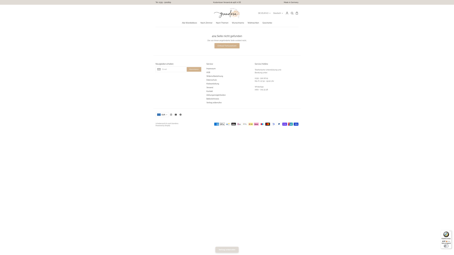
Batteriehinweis (212, 99)
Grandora (174, 123)
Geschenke (267, 23)
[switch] (446, 246)
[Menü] (450, 231)
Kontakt (209, 91)
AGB (208, 72)
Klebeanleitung (212, 84)
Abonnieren (194, 69)
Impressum (211, 69)
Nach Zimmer (206, 23)
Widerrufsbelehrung (214, 76)
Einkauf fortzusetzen (227, 46)
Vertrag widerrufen (214, 103)
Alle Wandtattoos (189, 23)
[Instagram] (171, 114)
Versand (209, 87)
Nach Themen (222, 23)
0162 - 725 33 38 (261, 90)
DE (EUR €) (263, 13)
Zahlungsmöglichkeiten (216, 95)
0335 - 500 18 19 (261, 78)
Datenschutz (211, 80)
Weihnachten (253, 23)
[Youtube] (175, 114)
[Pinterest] (180, 114)
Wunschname (238, 23)
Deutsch (277, 13)
